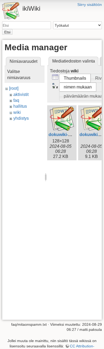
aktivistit (21, 94)
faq (16, 100)
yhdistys (21, 118)
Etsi (7, 32)
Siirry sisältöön (89, 4)
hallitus (20, 106)
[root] (13, 88)
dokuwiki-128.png (66, 134)
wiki (17, 112)
